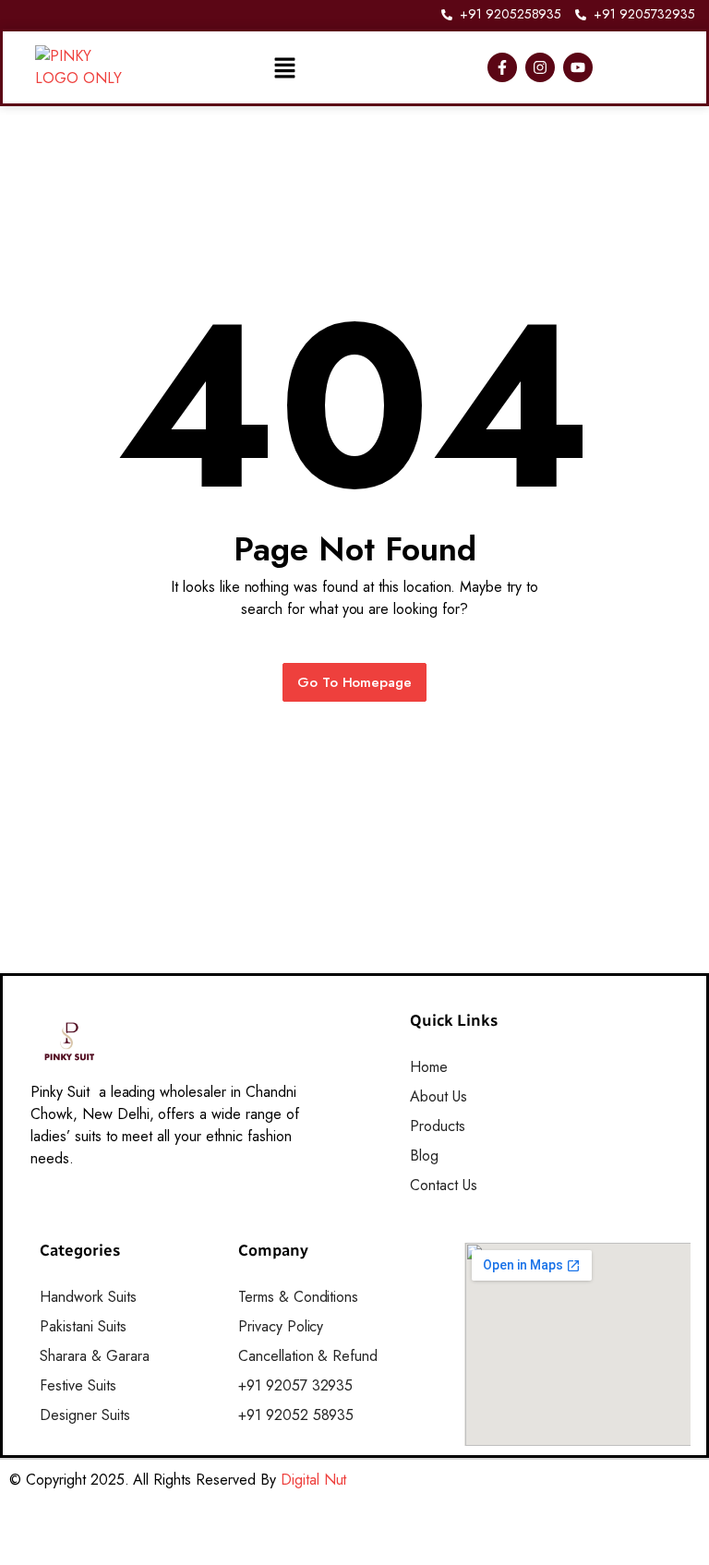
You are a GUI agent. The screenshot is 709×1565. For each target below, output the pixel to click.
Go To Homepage (355, 682)
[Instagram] (540, 67)
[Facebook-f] (502, 67)
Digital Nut (314, 1479)
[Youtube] (578, 67)
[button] (284, 67)
